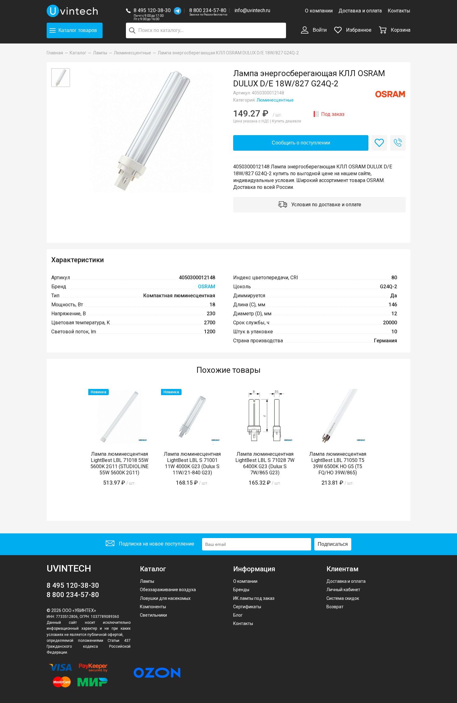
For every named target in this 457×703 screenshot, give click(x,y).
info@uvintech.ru (252, 10)
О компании (319, 11)
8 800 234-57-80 (208, 10)
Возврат (335, 606)
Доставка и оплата (360, 11)
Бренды (241, 589)
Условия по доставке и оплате (325, 205)
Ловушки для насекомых (165, 598)
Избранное (358, 30)
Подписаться (333, 544)
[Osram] (390, 94)
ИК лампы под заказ (254, 598)
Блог (238, 615)
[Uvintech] (73, 11)
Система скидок (342, 598)
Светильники (153, 615)
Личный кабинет (343, 589)
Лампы (147, 581)
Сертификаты (247, 606)
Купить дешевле (286, 121)
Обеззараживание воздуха (168, 589)
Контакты (399, 11)
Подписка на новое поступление (156, 544)
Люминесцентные (275, 100)
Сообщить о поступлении (301, 142)
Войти (319, 30)
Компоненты (153, 606)
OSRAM (206, 287)
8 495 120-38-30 (152, 10)
